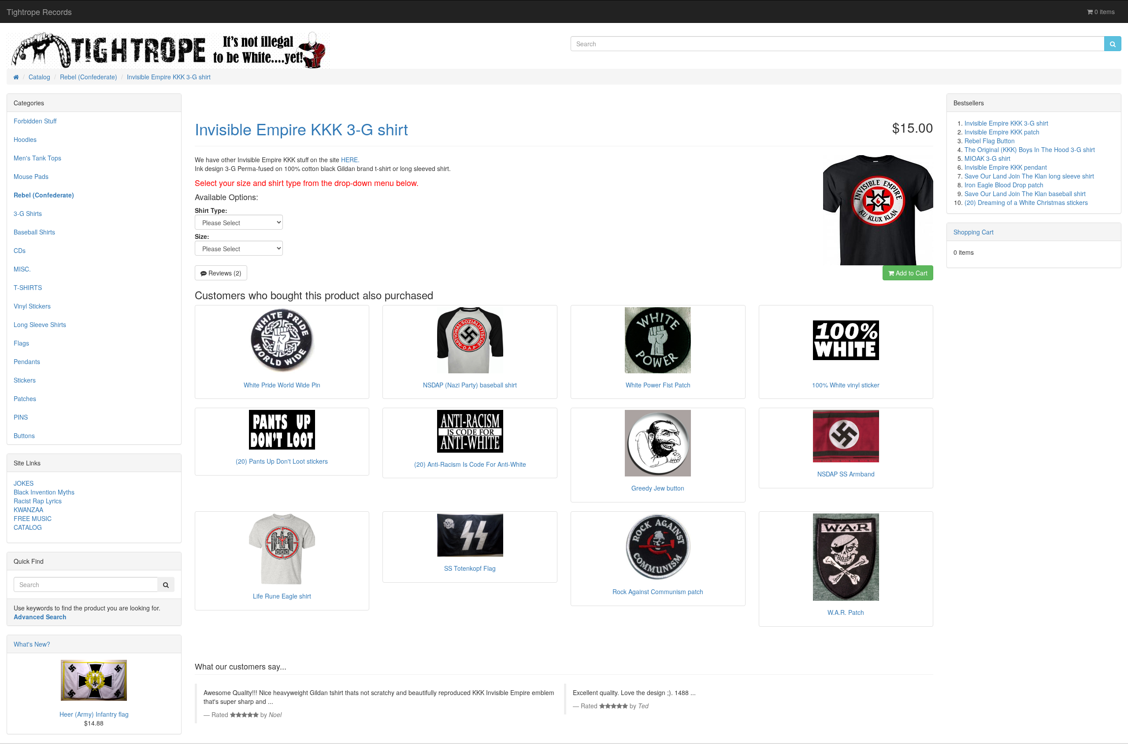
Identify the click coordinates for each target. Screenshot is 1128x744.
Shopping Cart (974, 231)
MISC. (22, 268)
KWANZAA (28, 509)
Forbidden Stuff (35, 120)
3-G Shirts (28, 213)
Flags (21, 343)
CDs (20, 250)
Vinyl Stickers (32, 305)
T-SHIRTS (28, 287)
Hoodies (25, 139)
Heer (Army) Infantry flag (94, 714)
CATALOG (28, 527)
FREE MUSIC (33, 518)
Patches (25, 398)
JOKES (23, 483)
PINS (21, 417)
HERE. (350, 159)
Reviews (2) (224, 272)
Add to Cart (911, 272)
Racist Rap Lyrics (38, 500)
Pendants (27, 361)
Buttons (24, 435)
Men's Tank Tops (37, 157)
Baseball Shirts (34, 231)
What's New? (32, 644)
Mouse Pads (31, 176)
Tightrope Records (39, 11)
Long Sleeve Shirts (40, 324)
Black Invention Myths (44, 491)
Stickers (25, 380)
